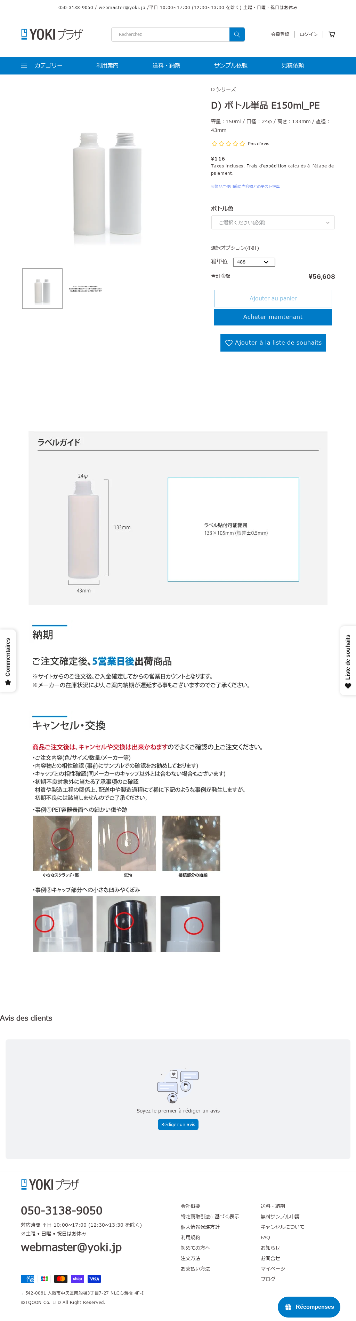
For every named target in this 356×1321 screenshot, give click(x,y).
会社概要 (190, 1206)
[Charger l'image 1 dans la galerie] (42, 288)
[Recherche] (237, 34)
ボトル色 (222, 209)
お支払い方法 (195, 1269)
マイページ (273, 1269)
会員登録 (280, 34)
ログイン (309, 34)
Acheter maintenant (273, 317)
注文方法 (190, 1258)
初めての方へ (195, 1248)
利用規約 (190, 1237)
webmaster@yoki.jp (122, 8)
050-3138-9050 (75, 8)
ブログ (268, 1279)
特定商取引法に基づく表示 (210, 1216)
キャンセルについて (283, 1227)
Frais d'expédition (266, 166)
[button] (42, 65)
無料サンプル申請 (280, 1216)
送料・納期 (273, 1206)
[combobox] (178, 34)
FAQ (265, 1237)
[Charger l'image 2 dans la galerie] (85, 288)
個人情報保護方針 (200, 1227)
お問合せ (270, 1258)
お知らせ (270, 1248)
